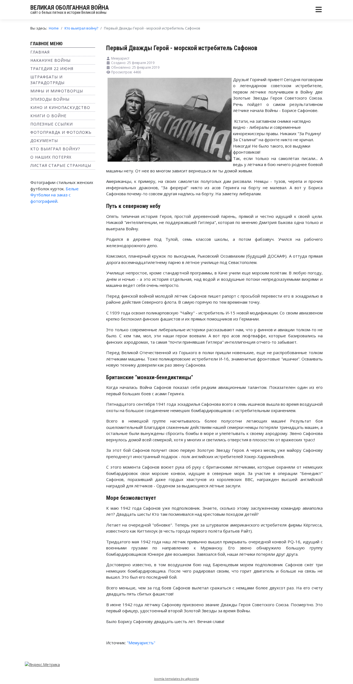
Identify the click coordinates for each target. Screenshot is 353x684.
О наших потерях (50, 157)
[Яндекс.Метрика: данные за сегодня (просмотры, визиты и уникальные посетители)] (42, 664)
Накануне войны (50, 60)
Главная (40, 52)
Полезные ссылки (51, 124)
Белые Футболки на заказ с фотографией (54, 195)
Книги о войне (48, 115)
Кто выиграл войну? (55, 148)
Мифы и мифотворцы (56, 90)
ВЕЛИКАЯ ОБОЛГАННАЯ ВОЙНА (69, 7)
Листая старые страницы (60, 165)
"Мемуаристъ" (141, 642)
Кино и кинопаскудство (60, 107)
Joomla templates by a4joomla (176, 679)
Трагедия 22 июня (51, 68)
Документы (44, 140)
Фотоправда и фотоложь (61, 132)
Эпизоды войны (49, 99)
